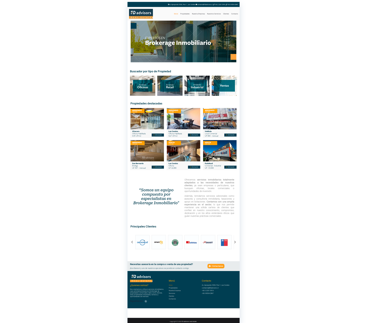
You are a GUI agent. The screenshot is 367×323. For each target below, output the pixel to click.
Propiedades (185, 14)
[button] (132, 242)
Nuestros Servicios (214, 14)
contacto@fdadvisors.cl (205, 4)
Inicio (176, 14)
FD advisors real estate (189, 321)
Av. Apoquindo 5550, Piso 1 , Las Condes (182, 4)
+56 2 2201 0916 (219, 4)
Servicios (172, 293)
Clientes (226, 14)
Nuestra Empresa (198, 14)
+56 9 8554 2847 (232, 4)
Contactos (172, 299)
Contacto (234, 14)
